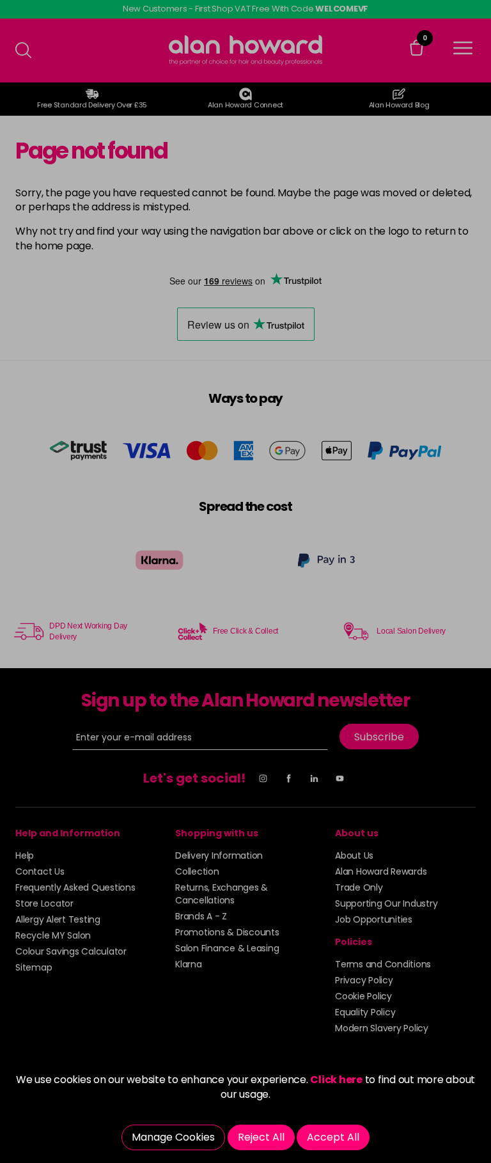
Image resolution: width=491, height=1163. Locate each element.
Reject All (261, 1137)
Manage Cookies (173, 1137)
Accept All (333, 1137)
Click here (336, 1079)
